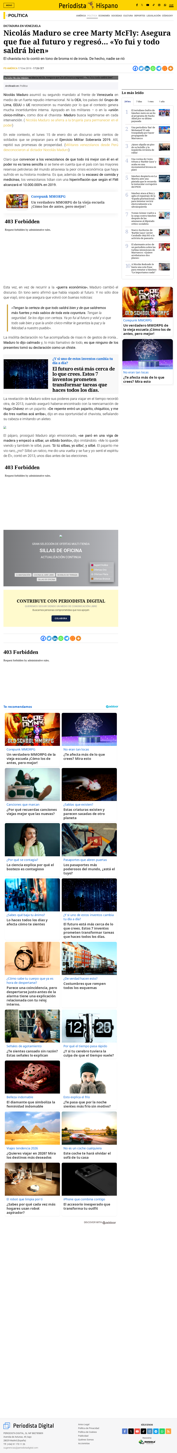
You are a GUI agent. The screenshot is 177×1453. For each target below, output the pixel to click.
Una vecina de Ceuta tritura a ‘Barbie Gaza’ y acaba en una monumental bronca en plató (143, 164)
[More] (170, 68)
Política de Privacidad (88, 1428)
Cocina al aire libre (44, 575)
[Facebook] (137, 5)
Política (18, 15)
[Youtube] (147, 5)
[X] (142, 5)
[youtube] (137, 1431)
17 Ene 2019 (24, 68)
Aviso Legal (83, 1424)
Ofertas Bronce (101, 578)
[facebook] (125, 1431)
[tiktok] (143, 1431)
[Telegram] (158, 68)
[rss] (168, 1431)
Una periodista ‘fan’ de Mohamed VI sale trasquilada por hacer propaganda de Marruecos (143, 133)
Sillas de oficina (46, 579)
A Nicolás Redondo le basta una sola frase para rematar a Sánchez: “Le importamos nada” (144, 268)
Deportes (139, 15)
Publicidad (83, 1436)
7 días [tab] (139, 101)
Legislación (154, 15)
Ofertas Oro (99, 569)
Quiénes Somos (86, 1439)
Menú (9, 5)
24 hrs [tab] (127, 101)
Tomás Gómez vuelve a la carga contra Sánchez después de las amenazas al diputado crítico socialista (143, 218)
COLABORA (61, 618)
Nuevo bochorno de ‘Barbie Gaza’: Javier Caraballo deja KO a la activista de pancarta (143, 234)
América (81, 15)
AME (171, 5)
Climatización (23, 575)
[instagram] (149, 1431)
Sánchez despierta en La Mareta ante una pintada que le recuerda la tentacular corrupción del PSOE (144, 181)
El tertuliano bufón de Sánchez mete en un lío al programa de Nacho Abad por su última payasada (143, 116)
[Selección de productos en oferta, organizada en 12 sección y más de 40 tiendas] (60, 536)
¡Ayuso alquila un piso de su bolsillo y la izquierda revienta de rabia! (143, 148)
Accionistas (84, 1443)
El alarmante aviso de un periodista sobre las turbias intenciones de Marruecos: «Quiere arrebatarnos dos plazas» (143, 251)
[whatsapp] (165, 5)
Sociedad (116, 15)
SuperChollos (100, 565)
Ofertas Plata (100, 574)
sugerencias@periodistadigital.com (20, 1447)
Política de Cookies (87, 1432)
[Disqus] (60, 1276)
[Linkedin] (147, 68)
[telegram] (156, 1431)
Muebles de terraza (67, 575)
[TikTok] (154, 5)
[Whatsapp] (153, 68)
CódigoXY (167, 15)
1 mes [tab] (151, 101)
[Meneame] (164, 68)
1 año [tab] (162, 101)
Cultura (128, 15)
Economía (104, 15)
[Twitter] (141, 68)
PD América (10, 68)
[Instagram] (159, 5)
